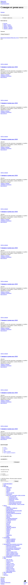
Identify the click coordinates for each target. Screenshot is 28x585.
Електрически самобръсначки (13, 548)
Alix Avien (8, 514)
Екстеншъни (7, 37)
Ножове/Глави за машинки (12, 549)
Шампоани (9, 487)
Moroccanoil (9, 515)
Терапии (8, 490)
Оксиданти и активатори (15, 501)
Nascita (8, 532)
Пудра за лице (9, 560)
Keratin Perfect (9, 509)
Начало (2, 37)
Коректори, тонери (13, 499)
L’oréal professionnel (11, 519)
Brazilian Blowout (10, 512)
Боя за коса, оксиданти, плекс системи (15, 495)
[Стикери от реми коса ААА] (11, 62)
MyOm (8, 524)
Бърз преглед (4, 77)
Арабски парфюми (11, 539)
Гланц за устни (10, 563)
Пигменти (11, 500)
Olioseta (8, 517)
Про (4, 450)
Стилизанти (9, 494)
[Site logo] (3, 2)
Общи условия (7, 451)
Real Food (8, 526)
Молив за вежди (10, 568)
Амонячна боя (12, 496)
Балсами (8, 488)
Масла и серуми (10, 492)
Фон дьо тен (9, 559)
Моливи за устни (10, 564)
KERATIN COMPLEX (11, 508)
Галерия (5, 448)
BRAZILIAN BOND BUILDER (14, 510)
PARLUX (8, 528)
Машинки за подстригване (12, 545)
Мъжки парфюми (10, 541)
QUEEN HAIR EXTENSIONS (13, 513)
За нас (4, 447)
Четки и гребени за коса (12, 553)
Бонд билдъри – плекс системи (16, 504)
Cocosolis (8, 522)
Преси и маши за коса (11, 551)
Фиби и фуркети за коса (12, 554)
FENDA (8, 530)
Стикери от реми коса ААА (9, 67)
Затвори (3, 12)
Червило (8, 562)
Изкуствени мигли (10, 571)
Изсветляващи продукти (15, 503)
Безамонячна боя (13, 497)
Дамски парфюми (10, 540)
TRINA (8, 531)
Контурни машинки (11, 546)
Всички (5, 23)
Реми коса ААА (15, 37)
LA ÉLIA (8, 521)
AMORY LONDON (11, 527)
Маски (8, 491)
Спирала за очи (10, 566)
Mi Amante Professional (11, 518)
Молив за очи (9, 567)
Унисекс (8, 542)
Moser (7, 536)
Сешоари (8, 550)
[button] (6, 76)
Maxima (8, 506)
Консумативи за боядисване (13, 555)
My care (8, 523)
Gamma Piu (9, 535)
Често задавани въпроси (9, 452)
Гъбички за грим (10, 569)
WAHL (8, 533)
